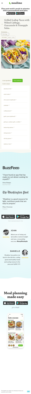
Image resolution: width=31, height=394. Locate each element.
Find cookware (17, 80)
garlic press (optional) (9, 116)
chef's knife (7, 94)
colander (6, 105)
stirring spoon (7, 138)
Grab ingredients (6, 80)
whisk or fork (7, 144)
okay (28, 391)
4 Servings (4, 34)
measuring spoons (8, 127)
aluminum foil (7, 89)
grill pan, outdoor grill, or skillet (12, 122)
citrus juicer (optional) (9, 100)
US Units (4, 37)
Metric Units (11, 37)
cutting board (7, 111)
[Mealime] (16, 3)
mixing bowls (7, 133)
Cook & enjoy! (6, 84)
